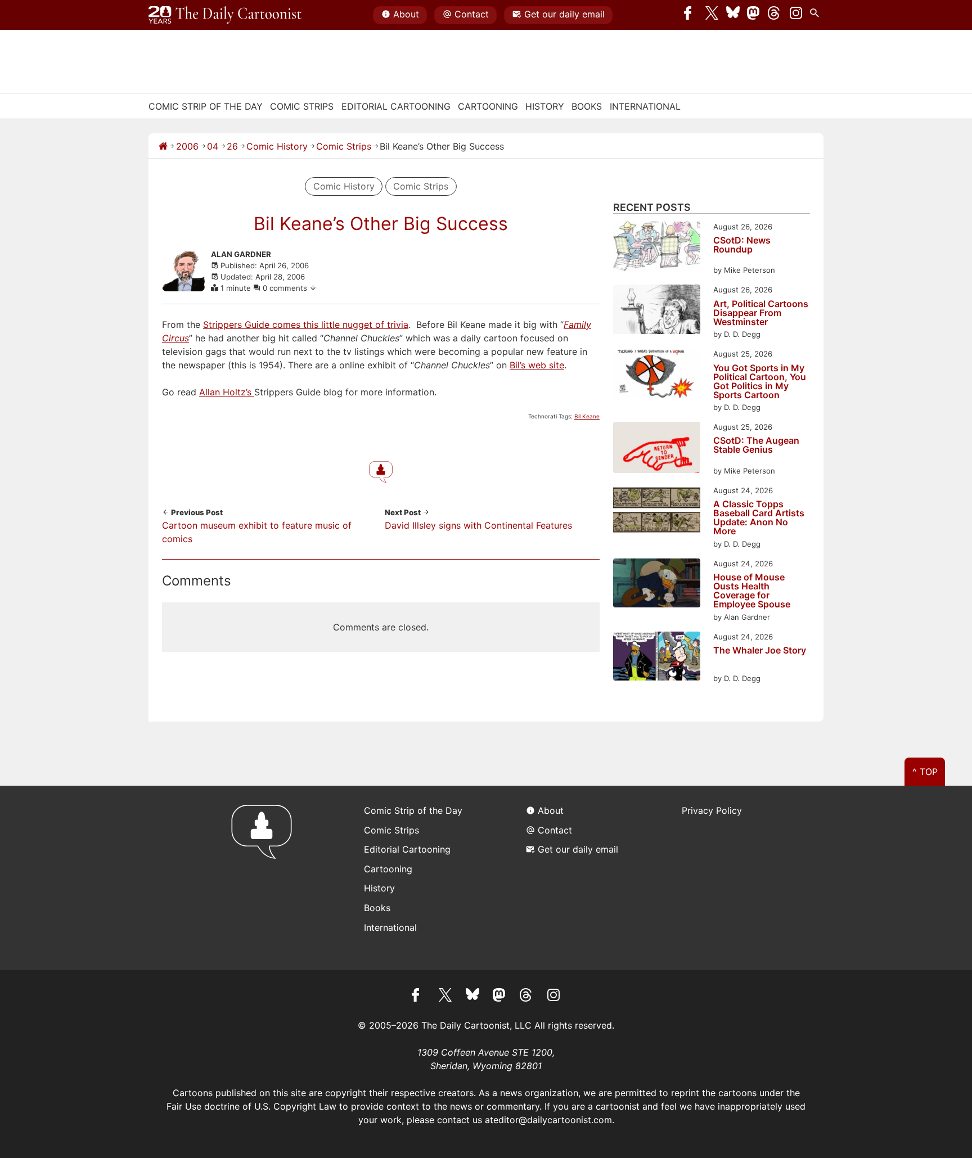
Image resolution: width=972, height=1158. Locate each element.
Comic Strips (302, 106)
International (645, 106)
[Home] (163, 146)
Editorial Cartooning (396, 106)
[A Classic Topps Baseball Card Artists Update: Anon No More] (656, 511)
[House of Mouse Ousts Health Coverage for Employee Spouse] (656, 584)
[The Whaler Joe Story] (656, 658)
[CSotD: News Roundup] (656, 249)
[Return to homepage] (265, 878)
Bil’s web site (537, 365)
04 (212, 146)
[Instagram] (796, 15)
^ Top (925, 771)
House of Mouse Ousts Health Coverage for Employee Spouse (751, 591)
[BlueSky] (733, 15)
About (406, 14)
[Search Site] (817, 15)
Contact (471, 14)
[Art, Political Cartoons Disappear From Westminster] (656, 311)
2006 (187, 146)
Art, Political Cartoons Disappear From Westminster (760, 312)
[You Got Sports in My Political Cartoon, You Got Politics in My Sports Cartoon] (656, 375)
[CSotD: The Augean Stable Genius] (656, 449)
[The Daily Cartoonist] (225, 15)
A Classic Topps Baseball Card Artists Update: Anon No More (758, 517)
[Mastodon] (753, 15)
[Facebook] (691, 15)
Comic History (277, 146)
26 (232, 146)
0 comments (286, 287)
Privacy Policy (712, 810)
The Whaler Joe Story (759, 651)
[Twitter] (712, 15)
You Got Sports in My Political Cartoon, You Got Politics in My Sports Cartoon (759, 381)
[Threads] (774, 15)
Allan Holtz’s (226, 392)
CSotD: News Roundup (742, 245)
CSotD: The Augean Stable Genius (756, 445)
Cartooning (488, 106)
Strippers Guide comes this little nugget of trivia (305, 324)
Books (587, 106)
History (544, 106)
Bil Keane (587, 416)
